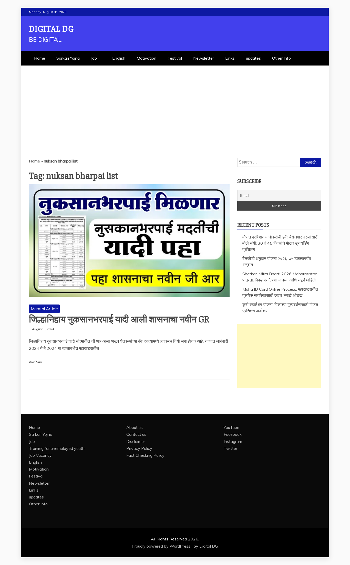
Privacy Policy (139, 448)
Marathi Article (44, 308)
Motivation (146, 58)
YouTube (231, 427)
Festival (175, 58)
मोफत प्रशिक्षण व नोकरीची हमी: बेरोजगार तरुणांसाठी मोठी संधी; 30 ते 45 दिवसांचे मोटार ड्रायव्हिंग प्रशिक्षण (280, 243)
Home (39, 58)
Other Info (281, 58)
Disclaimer (135, 441)
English (118, 58)
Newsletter (203, 58)
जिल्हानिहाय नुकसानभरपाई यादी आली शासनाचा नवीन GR (119, 319)
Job (94, 58)
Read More (35, 362)
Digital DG (51, 29)
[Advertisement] (175, 104)
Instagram (233, 441)
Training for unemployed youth (57, 448)
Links (230, 58)
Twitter (230, 448)
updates (253, 58)
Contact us (136, 434)
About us (134, 427)
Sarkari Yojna (68, 58)
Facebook (233, 434)
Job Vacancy (40, 455)
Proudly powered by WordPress (161, 546)
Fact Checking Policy (145, 455)
